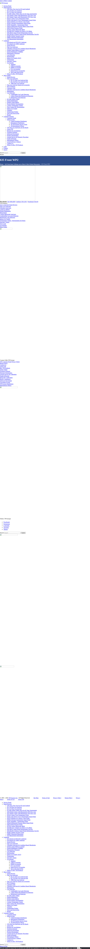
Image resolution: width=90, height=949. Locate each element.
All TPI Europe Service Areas (19, 921)
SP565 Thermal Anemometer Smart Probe (18, 820)
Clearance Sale (11, 884)
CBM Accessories (16, 862)
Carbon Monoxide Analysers (8, 214)
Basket (9, 911)
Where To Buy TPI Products (15, 870)
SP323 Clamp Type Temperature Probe (18, 815)
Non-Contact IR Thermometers (15, 903)
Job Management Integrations (15, 835)
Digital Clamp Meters (13, 899)
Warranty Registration (6, 373)
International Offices (5, 385)
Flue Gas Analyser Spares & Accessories (18, 881)
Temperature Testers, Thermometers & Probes (12, 220)
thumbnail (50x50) (33, 201)
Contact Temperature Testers (15, 902)
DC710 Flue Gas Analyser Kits (19, 878)
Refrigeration (10, 853)
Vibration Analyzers (5, 208)
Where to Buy (11, 916)
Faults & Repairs (4, 376)
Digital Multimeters (5, 211)
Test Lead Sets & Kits (13, 910)
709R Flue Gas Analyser (17, 880)
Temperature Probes (12, 908)
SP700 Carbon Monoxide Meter (16, 826)
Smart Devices (8, 804)
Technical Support (5, 371)
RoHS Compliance (5, 379)
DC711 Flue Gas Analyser (14, 809)
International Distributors (17, 919)
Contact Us (3, 365)
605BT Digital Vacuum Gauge (15, 832)
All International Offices (17, 922)
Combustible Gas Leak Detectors (9, 216)
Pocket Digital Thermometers (15, 900)
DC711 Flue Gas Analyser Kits (19, 876)
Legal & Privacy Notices (14, 938)
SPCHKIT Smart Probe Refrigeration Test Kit (20, 829)
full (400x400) (11, 201)
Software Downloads (6, 380)
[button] (5, 146)
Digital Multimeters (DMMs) (15, 848)
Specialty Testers (4, 222)
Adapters (13, 861)
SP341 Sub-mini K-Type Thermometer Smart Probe (21, 816)
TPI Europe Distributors (6, 384)
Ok (78, 948)
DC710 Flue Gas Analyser (14, 807)
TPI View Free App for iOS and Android (18, 805)
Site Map (35, 798)
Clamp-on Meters (5, 209)
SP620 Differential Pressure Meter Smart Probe (20, 823)
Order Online (3, 369)
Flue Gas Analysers (5, 206)
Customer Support (9, 913)
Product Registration (12, 932)
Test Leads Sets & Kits (17, 869)
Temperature (10, 856)
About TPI (3, 366)
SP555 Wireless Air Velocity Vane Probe (18, 818)
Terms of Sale (46, 798)
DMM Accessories (16, 864)
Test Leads (3, 224)
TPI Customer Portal (5, 362)
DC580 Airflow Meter (13, 895)
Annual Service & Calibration (8, 374)
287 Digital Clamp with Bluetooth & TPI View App (21, 813)
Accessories (3, 225)
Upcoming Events (5, 382)
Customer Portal (11, 914)
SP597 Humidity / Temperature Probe (17, 821)
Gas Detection (11, 851)
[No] (80, 948)
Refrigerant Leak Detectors (7, 217)
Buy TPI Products (5, 368)
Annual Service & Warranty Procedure (17, 933)
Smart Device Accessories (18, 867)
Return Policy (4, 363)
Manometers (3, 212)
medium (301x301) (21, 201)
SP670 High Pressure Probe (14, 824)
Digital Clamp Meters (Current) (15, 846)
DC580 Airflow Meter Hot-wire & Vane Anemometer (22, 810)
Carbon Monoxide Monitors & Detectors (22, 892)
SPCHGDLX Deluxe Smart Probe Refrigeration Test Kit (23, 831)
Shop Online (3, 227)
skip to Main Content (6, 0)
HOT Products (11, 883)
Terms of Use (11, 799)
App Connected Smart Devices (8, 205)
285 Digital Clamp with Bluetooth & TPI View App (21, 812)
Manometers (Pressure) (13, 850)
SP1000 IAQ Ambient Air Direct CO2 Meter (19, 827)
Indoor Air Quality (5, 219)
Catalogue (6, 837)
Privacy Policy (16, 362)
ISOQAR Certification (6, 377)
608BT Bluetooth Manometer (15, 834)
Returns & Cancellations (14, 927)
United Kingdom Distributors (19, 918)
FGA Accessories (15, 865)
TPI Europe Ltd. (13, 798)
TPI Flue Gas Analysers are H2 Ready (17, 924)
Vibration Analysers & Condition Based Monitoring (21, 845)
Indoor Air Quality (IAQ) (14, 854)
